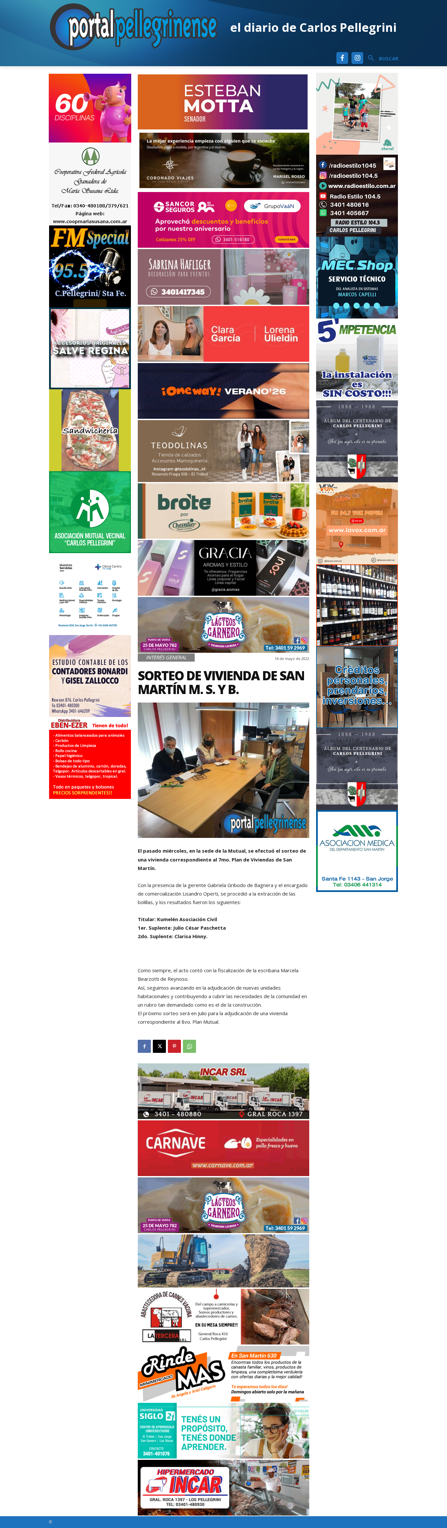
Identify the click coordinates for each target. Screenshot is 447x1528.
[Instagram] (357, 58)
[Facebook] (342, 58)
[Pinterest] (174, 1046)
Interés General (166, 657)
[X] (159, 1046)
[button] (380, 58)
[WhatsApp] (189, 1046)
